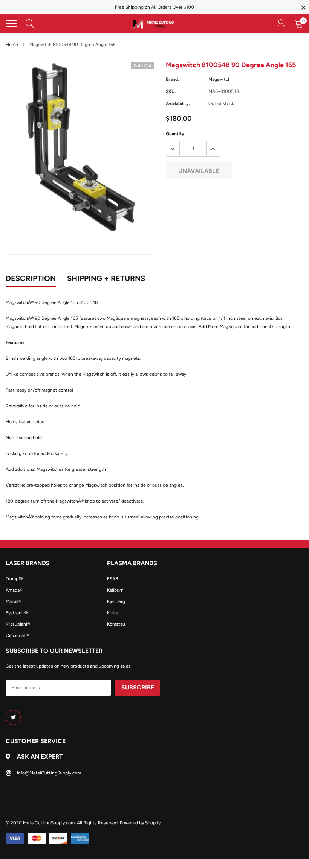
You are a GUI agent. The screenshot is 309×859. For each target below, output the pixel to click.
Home (12, 44)
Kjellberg (116, 601)
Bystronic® (17, 612)
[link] (13, 717)
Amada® (14, 590)
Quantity (175, 133)
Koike (112, 612)
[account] (281, 23)
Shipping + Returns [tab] (106, 278)
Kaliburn (115, 590)
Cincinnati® (17, 635)
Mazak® (13, 601)
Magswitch (219, 79)
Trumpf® (14, 578)
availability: (178, 103)
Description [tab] (31, 278)
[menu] (11, 23)
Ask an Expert (40, 756)
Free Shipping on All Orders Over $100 (154, 7)
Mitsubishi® (18, 624)
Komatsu (116, 624)
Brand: (172, 79)
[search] (30, 23)
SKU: (171, 91)
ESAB (112, 578)
